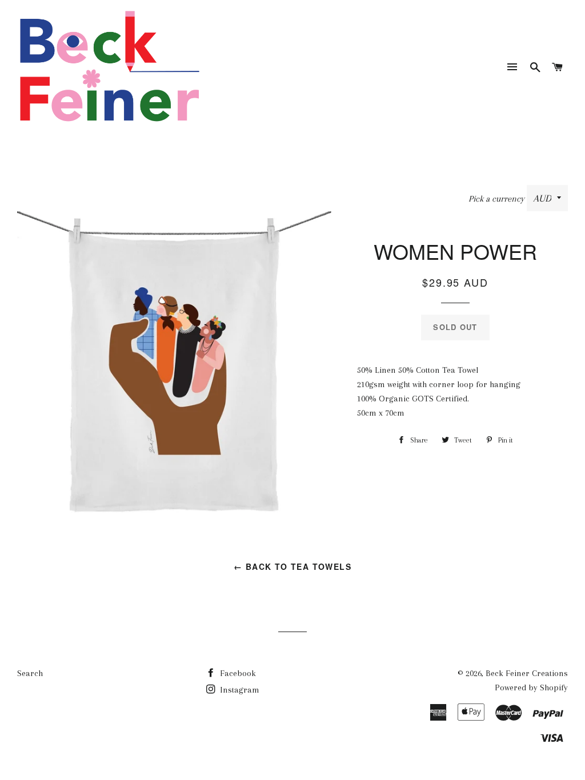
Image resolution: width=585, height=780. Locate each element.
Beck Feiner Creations (527, 673)
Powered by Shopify (531, 687)
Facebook (237, 673)
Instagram (238, 690)
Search (30, 673)
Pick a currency (497, 199)
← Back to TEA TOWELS (292, 566)
